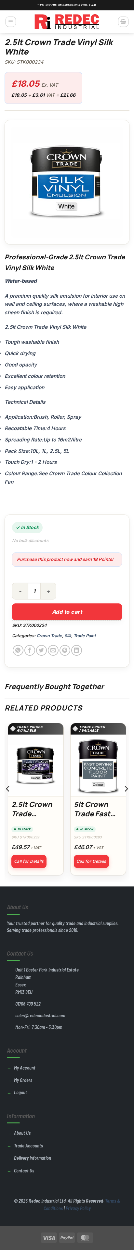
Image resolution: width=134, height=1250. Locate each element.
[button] (11, 22)
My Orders (23, 1080)
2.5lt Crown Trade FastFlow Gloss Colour (34, 818)
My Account (24, 1068)
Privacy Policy (78, 1208)
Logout (20, 1092)
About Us (22, 1133)
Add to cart (67, 612)
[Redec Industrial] (67, 21)
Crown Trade (49, 635)
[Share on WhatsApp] (18, 650)
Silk (67, 635)
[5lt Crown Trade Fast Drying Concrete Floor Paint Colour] (98, 765)
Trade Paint (85, 635)
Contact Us (24, 1170)
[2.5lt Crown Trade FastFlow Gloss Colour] (35, 765)
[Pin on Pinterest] (65, 650)
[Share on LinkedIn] (76, 650)
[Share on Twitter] (41, 650)
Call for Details (29, 861)
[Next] (126, 801)
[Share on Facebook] (29, 650)
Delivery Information (32, 1158)
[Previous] (8, 801)
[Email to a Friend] (53, 650)
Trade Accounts (28, 1145)
